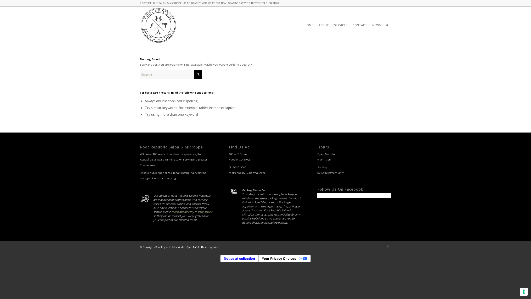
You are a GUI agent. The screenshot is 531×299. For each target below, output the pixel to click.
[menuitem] (309, 25)
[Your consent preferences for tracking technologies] (524, 292)
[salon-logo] (158, 25)
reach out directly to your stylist (191, 212)
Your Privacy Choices (279, 258)
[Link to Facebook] (388, 246)
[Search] (387, 25)
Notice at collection (239, 258)
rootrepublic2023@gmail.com (247, 173)
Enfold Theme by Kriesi (206, 247)
